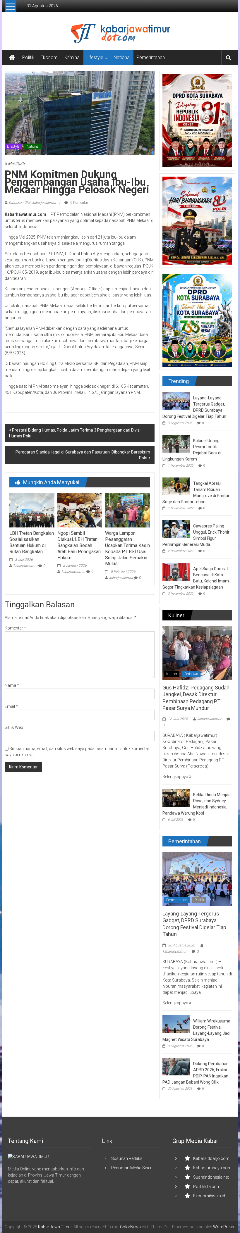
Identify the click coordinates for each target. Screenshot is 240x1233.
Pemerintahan (150, 57)
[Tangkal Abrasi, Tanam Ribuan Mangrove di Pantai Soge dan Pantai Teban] (176, 486)
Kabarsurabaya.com (212, 1167)
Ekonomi (49, 57)
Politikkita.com (206, 1186)
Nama (12, 685)
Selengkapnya (175, 776)
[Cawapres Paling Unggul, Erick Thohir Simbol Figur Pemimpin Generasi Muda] (176, 528)
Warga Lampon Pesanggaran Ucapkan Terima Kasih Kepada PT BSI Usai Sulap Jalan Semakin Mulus (127, 548)
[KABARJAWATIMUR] (28, 1156)
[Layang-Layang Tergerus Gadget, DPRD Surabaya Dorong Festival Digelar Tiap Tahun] (176, 400)
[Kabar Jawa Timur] (12, 57)
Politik (28, 57)
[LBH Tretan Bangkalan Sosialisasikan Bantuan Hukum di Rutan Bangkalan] (31, 510)
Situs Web (14, 727)
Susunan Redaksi (127, 1158)
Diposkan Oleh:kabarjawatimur (32, 203)
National (122, 57)
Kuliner (171, 674)
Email (11, 706)
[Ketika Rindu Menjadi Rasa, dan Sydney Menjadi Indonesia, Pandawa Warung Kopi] (176, 797)
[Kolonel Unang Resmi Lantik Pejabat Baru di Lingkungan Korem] (176, 443)
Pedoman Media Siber (131, 1167)
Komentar (15, 628)
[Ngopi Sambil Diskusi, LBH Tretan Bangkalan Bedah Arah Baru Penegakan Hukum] (79, 510)
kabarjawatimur (25, 566)
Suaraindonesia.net (211, 1177)
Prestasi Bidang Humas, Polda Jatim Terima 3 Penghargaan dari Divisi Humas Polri (74, 433)
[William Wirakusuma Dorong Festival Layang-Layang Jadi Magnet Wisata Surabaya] (176, 1023)
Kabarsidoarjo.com (211, 1158)
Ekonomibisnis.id (209, 1196)
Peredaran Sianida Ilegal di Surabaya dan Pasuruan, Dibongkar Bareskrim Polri (83, 455)
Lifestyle (94, 57)
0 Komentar (78, 203)
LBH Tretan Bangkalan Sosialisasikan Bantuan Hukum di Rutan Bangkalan (31, 542)
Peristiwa (191, 674)
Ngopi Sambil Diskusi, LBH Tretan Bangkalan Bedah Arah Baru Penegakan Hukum (79, 545)
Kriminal (72, 57)
